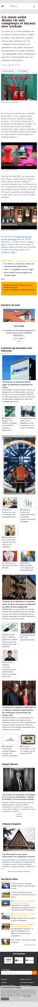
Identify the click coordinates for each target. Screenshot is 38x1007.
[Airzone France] (19, 959)
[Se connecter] (34, 6)
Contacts (4, 978)
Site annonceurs (25, 985)
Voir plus (19, 813)
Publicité (4, 981)
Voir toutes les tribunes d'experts (19, 870)
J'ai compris (5, 999)
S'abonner (19, 815)
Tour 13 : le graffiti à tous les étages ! (19, 269)
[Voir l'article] (34, 436)
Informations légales (27, 981)
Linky (13, 252)
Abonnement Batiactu (8, 985)
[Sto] (29, 959)
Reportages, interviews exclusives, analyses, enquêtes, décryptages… (19, 287)
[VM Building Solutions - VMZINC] (8, 959)
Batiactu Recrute (25, 978)
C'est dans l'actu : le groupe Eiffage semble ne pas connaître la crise (15, 436)
